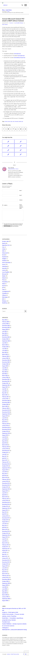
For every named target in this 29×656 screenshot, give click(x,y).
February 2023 (5, 356)
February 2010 (5, 575)
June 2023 (4, 350)
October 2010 (5, 564)
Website (20, 200)
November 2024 (6, 337)
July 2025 (4, 331)
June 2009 (4, 589)
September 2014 (6, 508)
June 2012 (4, 541)
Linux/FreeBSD (17, 22)
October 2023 (5, 346)
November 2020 (6, 402)
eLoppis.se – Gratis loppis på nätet (10, 612)
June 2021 (4, 391)
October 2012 (5, 533)
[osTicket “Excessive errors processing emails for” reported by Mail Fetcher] (8, 146)
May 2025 (4, 333)
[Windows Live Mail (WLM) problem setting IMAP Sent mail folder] (20, 146)
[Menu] (25, 5)
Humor (3, 264)
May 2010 (4, 569)
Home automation (6, 262)
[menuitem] (21, 5)
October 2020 (5, 404)
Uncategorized (5, 291)
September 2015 (6, 489)
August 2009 (5, 585)
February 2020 (5, 408)
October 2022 (5, 364)
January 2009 (5, 596)
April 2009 (4, 593)
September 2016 (6, 468)
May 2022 (4, 371)
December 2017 (6, 450)
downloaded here (17, 53)
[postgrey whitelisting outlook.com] (8, 141)
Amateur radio (5, 241)
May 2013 (4, 525)
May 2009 (4, 591)
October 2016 (5, 466)
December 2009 (6, 579)
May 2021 (4, 393)
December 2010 (6, 560)
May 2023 (4, 352)
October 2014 (5, 506)
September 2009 (6, 583)
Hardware (4, 260)
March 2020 (5, 406)
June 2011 (4, 552)
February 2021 (5, 396)
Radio (3, 283)
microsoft (16, 121)
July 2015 (4, 493)
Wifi (3, 299)
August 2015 (5, 491)
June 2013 (4, 523)
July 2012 (4, 539)
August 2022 (5, 366)
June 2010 (4, 568)
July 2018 (4, 437)
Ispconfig (4, 268)
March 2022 (5, 375)
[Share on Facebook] (3, 129)
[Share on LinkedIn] (16, 129)
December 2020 (6, 400)
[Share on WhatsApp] (11, 129)
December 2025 (6, 325)
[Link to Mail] (26, 654)
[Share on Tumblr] (18, 129)
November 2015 (6, 485)
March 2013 (5, 529)
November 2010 (6, 562)
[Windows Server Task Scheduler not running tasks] (8, 154)
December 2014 (6, 502)
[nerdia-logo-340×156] (12, 5)
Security (4, 285)
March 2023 (5, 354)
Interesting (4, 266)
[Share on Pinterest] (13, 129)
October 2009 (5, 581)
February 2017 (5, 462)
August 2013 (5, 521)
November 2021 (6, 381)
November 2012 (6, 531)
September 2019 (6, 414)
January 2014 (5, 516)
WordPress (4, 303)
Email (20, 195)
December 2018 (6, 427)
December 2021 (6, 379)
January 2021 (5, 398)
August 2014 (5, 510)
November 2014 (6, 504)
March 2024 (5, 344)
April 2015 (4, 494)
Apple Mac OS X (6, 245)
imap (11, 121)
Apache (4, 243)
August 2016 (5, 469)
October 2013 (5, 519)
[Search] (21, 5)
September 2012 (6, 535)
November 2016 (6, 464)
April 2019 (4, 421)
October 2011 (5, 546)
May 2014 (4, 512)
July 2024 (4, 343)
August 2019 (5, 416)
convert (6, 121)
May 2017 (4, 456)
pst (22, 121)
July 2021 (4, 389)
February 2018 (5, 446)
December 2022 (6, 360)
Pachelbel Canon (6, 622)
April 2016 (4, 475)
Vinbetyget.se (5, 627)
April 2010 (4, 571)
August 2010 (5, 566)
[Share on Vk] (20, 129)
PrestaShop (5, 281)
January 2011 (5, 558)
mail (13, 121)
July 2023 (4, 348)
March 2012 (5, 543)
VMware (4, 295)
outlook (20, 121)
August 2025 (5, 329)
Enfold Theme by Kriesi (15, 654)
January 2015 (5, 500)
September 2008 (6, 598)
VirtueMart (4, 293)
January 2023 (5, 358)
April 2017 (4, 458)
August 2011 (5, 550)
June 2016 (4, 471)
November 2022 (6, 362)
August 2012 (5, 537)
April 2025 (4, 335)
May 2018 (4, 441)
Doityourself (5, 253)
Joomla (4, 270)
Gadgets (4, 258)
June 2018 (4, 439)
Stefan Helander (5, 24)
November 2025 (6, 327)
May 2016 (4, 473)
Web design (5, 297)
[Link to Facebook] (24, 654)
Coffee (3, 249)
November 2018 (6, 429)
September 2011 (6, 548)
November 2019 (6, 412)
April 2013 (4, 527)
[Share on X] (6, 129)
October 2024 (5, 339)
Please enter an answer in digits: (21, 206)
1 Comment (11, 22)
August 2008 (5, 600)
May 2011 (4, 554)
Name (20, 190)
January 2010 (5, 577)
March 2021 (5, 394)
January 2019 (5, 425)
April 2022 (4, 373)
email (9, 121)
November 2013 (6, 518)
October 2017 (5, 452)
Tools (3, 289)
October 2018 (5, 431)
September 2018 (6, 433)
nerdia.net (8, 654)
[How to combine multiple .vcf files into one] (20, 154)
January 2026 (5, 323)
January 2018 (5, 448)
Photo (3, 279)
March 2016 (5, 477)
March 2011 (5, 556)
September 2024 (6, 341)
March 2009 (5, 594)
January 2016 (5, 481)
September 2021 (6, 385)
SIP (3, 287)
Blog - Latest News (7, 10)
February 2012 (5, 544)
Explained (4, 256)
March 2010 (5, 573)
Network (4, 278)
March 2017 (5, 460)
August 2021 (5, 387)
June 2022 (4, 369)
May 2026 (4, 319)
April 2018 (4, 443)
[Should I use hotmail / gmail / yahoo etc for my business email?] (20, 141)
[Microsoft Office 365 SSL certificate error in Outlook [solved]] (20, 150)
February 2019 (5, 423)
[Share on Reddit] (23, 129)
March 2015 (5, 496)
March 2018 (5, 444)
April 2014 (4, 514)
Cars (3, 247)
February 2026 (5, 321)
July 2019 (4, 418)
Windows (21, 22)
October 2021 (5, 383)
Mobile (3, 276)
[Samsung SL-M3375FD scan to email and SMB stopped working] (8, 150)
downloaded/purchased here (19, 57)
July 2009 (4, 587)
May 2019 (4, 419)
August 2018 (5, 435)
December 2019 (6, 410)
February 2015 (5, 498)
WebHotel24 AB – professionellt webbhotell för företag (14, 629)
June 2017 (4, 454)
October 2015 (5, 487)
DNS (3, 251)
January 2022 (5, 377)
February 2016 (5, 479)
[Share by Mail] (25, 129)
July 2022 (4, 368)
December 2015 (6, 483)
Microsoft (4, 274)
